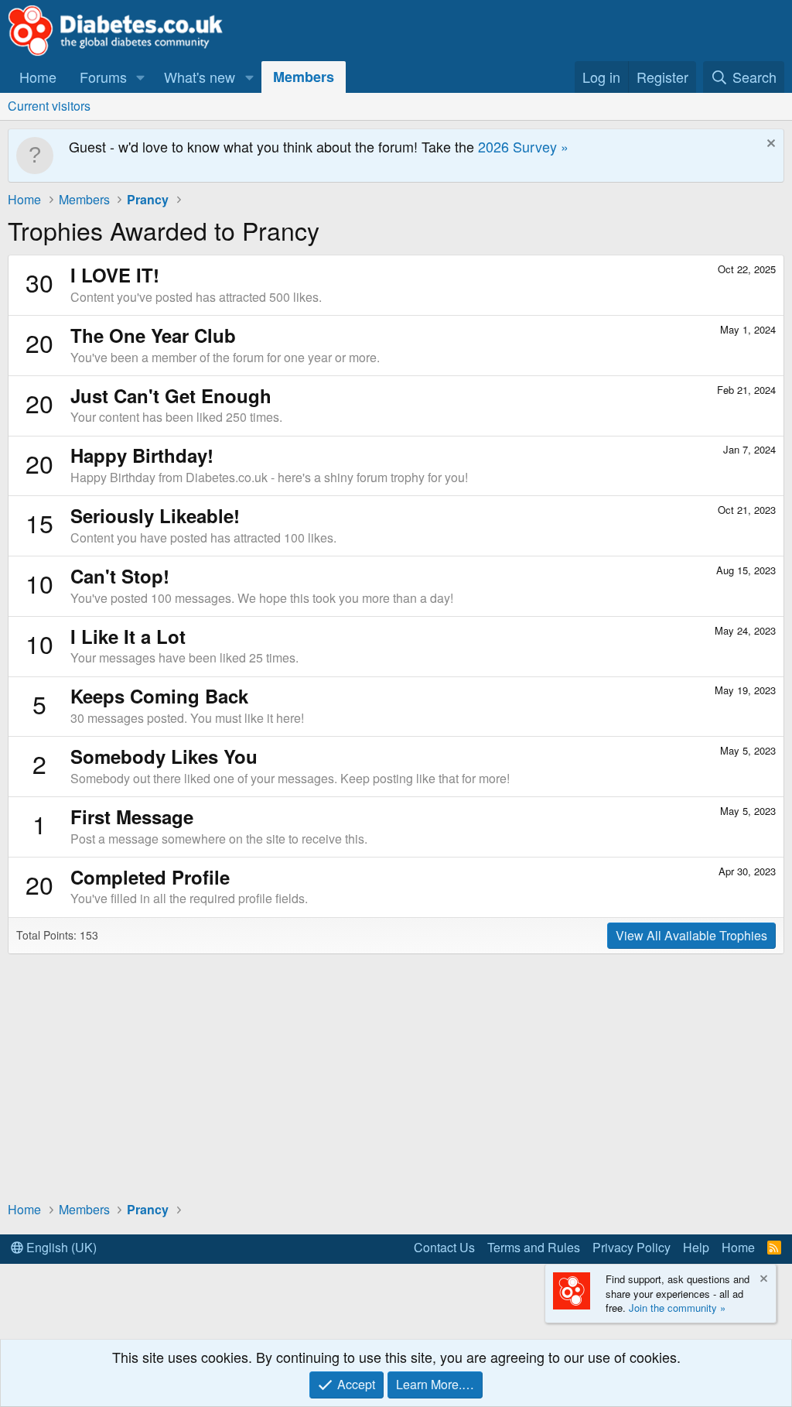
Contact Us (444, 1247)
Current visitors (49, 106)
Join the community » (677, 1307)
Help (696, 1247)
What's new (199, 77)
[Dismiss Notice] (769, 145)
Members (303, 77)
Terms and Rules (533, 1247)
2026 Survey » (523, 146)
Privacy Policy (631, 1247)
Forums (103, 77)
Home (37, 77)
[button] (140, 77)
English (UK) (60, 1247)
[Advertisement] (396, 1076)
